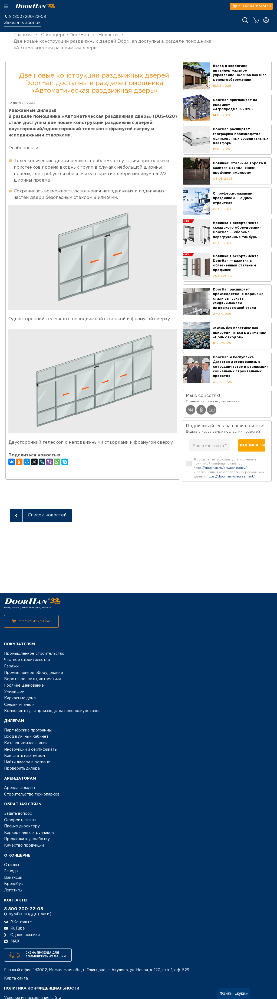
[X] (34, 462)
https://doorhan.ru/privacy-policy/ (220, 468)
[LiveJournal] (42, 462)
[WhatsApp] (57, 462)
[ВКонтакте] (11, 462)
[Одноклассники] (19, 462)
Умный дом (14, 691)
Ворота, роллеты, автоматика (32, 679)
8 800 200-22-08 (23, 909)
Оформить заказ (35, 621)
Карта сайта (16, 978)
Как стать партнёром (24, 755)
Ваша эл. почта (210, 446)
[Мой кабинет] (266, 20)
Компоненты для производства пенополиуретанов (52, 711)
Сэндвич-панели (19, 704)
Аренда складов (19, 788)
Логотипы (13, 890)
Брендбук (13, 884)
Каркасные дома (20, 698)
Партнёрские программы (28, 730)
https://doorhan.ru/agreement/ (231, 476)
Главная (23, 35)
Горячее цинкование (24, 685)
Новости (108, 35)
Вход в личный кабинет (26, 736)
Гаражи (11, 666)
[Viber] (49, 462)
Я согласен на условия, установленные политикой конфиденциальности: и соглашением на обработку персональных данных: (229, 468)
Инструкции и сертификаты (30, 749)
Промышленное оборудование (33, 672)
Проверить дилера (22, 768)
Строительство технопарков (32, 794)
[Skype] (64, 462)
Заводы (11, 871)
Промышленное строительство (34, 653)
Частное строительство (27, 659)
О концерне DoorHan (65, 35)
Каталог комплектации (26, 743)
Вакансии (13, 877)
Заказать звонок (22, 23)
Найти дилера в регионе (27, 762)
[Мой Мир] (27, 462)
